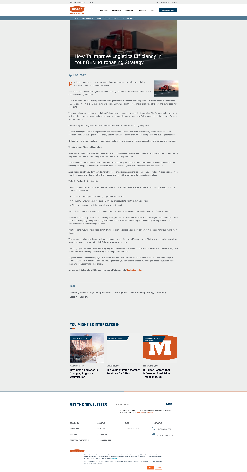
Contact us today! (134, 270)
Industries (74, 428)
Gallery (73, 434)
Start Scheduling (168, 10)
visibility (84, 296)
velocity (73, 296)
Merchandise (165, 2)
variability (161, 292)
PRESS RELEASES (132, 428)
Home (72, 18)
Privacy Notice (114, 458)
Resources (102, 434)
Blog (157, 2)
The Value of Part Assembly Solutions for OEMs (123, 371)
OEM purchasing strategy (142, 292)
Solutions (74, 423)
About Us (101, 423)
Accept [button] (150, 467)
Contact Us (157, 423)
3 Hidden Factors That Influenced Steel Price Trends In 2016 (156, 373)
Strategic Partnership (80, 440)
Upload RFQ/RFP (104, 440)
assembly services (79, 292)
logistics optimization (100, 292)
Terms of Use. (150, 412)
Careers (174, 2)
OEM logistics (120, 292)
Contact (91, 2)
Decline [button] (159, 467)
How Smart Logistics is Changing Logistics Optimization (84, 373)
